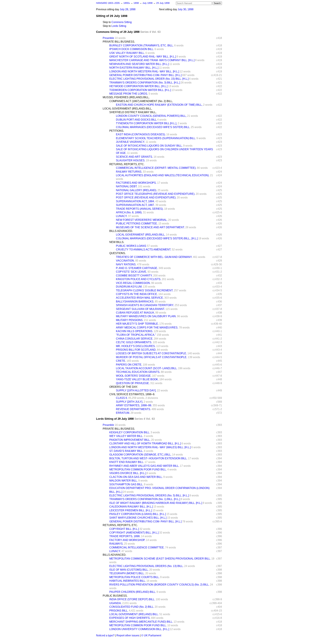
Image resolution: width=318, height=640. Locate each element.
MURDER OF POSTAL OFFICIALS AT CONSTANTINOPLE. (151, 357)
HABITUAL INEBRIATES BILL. (127, 580)
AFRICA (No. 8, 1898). (129, 212)
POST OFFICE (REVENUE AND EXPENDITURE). (146, 197)
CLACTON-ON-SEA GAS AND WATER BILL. (136, 477)
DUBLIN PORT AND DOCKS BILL (136, 119)
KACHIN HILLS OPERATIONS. (134, 331)
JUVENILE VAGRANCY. (130, 141)
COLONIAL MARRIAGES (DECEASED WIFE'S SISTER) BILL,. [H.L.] (157, 238)
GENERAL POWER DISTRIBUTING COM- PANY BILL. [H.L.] (145, 75)
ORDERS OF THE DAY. (123, 386)
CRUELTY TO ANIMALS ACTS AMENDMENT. (143, 249)
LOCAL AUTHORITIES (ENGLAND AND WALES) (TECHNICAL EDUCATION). (162, 175)
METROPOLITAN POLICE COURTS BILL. (134, 577)
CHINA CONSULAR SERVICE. (134, 338)
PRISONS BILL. (118, 610)
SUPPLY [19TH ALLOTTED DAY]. (136, 390)
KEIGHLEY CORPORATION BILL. (129, 432)
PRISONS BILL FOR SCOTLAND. (136, 349)
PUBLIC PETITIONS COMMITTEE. (137, 223)
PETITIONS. (116, 130)
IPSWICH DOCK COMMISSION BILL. (131, 49)
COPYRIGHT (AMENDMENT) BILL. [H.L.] (134, 532)
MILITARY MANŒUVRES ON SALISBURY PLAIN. (146, 316)
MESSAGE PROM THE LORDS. (128, 93)
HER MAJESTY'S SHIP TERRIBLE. (137, 323)
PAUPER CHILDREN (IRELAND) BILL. (132, 591)
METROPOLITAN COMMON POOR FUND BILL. (138, 469)
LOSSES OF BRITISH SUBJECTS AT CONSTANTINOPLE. (151, 353)
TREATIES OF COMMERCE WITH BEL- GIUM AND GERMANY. (154, 257)
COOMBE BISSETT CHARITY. (134, 275)
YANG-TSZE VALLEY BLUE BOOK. (137, 379)
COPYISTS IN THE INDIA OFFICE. (137, 294)
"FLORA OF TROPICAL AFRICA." (136, 334)
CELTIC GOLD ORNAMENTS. (134, 342)
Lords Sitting (118, 26)
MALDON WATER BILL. (123, 480)
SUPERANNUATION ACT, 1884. (135, 201)
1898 (136, 3)
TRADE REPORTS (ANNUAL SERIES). (139, 208)
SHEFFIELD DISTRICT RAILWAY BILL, (132, 112)
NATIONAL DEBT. (126, 186)
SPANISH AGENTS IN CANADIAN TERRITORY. (145, 305)
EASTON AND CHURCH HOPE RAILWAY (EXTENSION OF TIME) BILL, (159, 104)
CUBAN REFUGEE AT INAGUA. (135, 312)
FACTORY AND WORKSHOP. (127, 540)
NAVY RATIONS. (126, 264)
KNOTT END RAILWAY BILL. (126, 462)
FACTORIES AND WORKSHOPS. (136, 182)
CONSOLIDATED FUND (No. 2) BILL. (131, 606)
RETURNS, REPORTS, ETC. (126, 164)
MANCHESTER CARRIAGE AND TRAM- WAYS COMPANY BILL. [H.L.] (151, 60)
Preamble (108, 38)
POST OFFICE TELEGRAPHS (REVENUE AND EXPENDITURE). (155, 193)
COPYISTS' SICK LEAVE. (131, 271)
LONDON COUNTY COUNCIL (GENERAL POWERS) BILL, (151, 115)
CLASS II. (122, 398)
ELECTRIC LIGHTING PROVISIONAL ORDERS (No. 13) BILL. (146, 566)
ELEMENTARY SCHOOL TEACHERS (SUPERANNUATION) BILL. (156, 138)
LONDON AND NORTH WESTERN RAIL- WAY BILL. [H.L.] (144, 71)
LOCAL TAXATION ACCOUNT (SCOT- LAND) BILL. (146, 368)
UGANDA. (115, 603)
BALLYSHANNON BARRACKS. (135, 301)
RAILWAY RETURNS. (129, 171)
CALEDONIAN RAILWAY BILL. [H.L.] (131, 506)
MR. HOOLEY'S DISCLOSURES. (136, 346)
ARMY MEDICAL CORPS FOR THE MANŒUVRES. (147, 327)
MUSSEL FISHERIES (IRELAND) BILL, (126, 97)
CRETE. (121, 360)
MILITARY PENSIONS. (129, 320)
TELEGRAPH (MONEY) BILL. (127, 573)
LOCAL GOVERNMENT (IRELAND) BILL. (140, 234)
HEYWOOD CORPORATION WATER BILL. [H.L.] (138, 86)
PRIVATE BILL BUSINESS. (119, 41)
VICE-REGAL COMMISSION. (133, 283)
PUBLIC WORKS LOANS (131, 245)
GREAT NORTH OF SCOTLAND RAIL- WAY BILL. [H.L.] (142, 56)
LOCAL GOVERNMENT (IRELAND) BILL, (127, 108)
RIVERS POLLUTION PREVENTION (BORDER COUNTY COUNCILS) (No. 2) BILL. (159, 584)
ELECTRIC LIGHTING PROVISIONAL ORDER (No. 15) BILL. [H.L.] (148, 78)
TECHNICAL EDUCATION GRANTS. (138, 372)
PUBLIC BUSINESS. (115, 595)
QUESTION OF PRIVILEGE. (133, 383)
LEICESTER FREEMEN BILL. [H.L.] (130, 510)
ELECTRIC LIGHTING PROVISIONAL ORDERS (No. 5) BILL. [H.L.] (149, 495)
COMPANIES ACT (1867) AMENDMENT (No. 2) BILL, (141, 101)
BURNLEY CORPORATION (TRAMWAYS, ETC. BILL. (141, 45)
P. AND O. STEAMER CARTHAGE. (137, 268)
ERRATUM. (123, 412)
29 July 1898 (163, 3)
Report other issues (127, 635)
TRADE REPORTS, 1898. (124, 536)
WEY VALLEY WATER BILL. (126, 436)
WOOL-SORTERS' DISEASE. (133, 375)
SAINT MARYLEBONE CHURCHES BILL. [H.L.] (137, 517)
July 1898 (147, 3)
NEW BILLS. (116, 242)
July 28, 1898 (127, 9)
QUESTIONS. (117, 253)
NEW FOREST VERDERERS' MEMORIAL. (141, 219)
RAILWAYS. (116, 543)
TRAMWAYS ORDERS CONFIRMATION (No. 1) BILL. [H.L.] (144, 499)
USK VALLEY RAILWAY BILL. (127, 53)
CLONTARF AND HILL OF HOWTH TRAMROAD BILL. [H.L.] (145, 443)
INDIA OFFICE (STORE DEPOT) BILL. (132, 599)
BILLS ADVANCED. (121, 231)
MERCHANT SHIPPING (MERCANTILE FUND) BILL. (141, 621)
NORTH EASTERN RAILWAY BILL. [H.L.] (133, 67)
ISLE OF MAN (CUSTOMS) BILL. (129, 569)
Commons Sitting (121, 22)
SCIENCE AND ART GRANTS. (134, 156)
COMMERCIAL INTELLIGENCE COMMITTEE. (136, 547)
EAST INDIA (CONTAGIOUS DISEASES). (141, 134)
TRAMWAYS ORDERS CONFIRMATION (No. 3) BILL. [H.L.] (144, 82)
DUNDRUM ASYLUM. (129, 286)
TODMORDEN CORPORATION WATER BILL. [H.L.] (140, 90)
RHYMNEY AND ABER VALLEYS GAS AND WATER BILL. (144, 465)
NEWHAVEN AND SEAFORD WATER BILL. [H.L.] (139, 64)
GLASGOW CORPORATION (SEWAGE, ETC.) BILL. (140, 454)
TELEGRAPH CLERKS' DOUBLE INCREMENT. (144, 290)
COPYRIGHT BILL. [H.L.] (124, 529)
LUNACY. (121, 216)
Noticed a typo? (105, 635)
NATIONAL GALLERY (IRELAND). (136, 190)
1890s (127, 3)
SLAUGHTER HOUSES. (130, 160)
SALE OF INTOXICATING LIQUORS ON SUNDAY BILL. (149, 145)
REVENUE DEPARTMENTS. (133, 409)
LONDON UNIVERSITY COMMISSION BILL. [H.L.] (139, 629)
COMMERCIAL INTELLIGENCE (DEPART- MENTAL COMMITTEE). (156, 167)
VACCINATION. (125, 260)
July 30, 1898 (185, 9)
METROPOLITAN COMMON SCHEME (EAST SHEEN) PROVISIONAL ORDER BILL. (160, 558)
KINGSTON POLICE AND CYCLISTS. (138, 279)
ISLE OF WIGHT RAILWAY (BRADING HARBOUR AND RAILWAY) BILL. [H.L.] (155, 503)
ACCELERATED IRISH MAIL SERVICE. (140, 297)
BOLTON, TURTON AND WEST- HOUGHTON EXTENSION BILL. (148, 458)
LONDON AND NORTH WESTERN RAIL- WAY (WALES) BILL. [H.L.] (150, 447)
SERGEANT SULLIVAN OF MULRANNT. (140, 309)
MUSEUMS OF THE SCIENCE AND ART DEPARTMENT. (150, 227)
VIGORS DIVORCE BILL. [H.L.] (127, 473)
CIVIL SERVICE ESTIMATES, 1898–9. (132, 394)
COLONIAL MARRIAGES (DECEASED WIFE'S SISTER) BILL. (153, 127)
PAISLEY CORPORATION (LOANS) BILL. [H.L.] (137, 514)
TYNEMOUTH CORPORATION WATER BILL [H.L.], (146, 123)
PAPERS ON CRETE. (129, 364)
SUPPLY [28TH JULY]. (129, 401)
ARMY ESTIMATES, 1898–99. (134, 405)
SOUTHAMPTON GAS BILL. (126, 484)
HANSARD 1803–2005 (108, 3)
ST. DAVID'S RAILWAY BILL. (126, 451)
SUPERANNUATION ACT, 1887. (135, 205)
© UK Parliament (151, 635)
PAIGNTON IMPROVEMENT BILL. (129, 439)
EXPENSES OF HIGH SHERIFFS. (129, 617)
